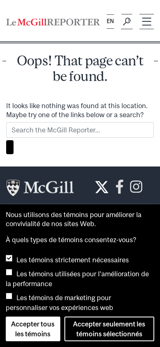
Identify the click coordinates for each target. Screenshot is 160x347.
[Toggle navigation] (146, 22)
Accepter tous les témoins (33, 329)
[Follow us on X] (101, 187)
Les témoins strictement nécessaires (72, 260)
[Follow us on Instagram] (136, 189)
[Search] (127, 22)
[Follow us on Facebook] (119, 189)
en (110, 21)
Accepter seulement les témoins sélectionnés (109, 329)
